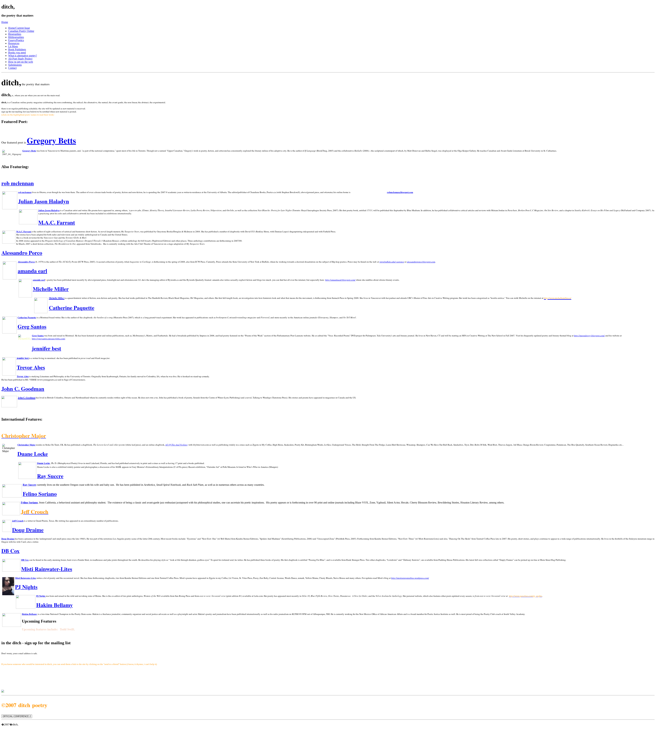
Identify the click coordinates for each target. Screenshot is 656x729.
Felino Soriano (29, 502)
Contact (12, 67)
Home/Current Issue (19, 27)
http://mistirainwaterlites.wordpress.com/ (410, 578)
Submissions (15, 64)
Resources (13, 43)
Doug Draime (28, 530)
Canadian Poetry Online (21, 31)
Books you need (17, 52)
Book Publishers (17, 49)
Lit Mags (13, 46)
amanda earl (32, 271)
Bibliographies (16, 37)
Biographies (14, 34)
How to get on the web (20, 61)
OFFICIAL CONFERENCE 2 (17, 716)
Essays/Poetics (16, 40)
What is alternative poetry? (22, 55)
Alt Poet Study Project (20, 58)
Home (4, 22)
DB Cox (25, 559)
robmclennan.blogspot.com (400, 192)
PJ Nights (40, 595)
